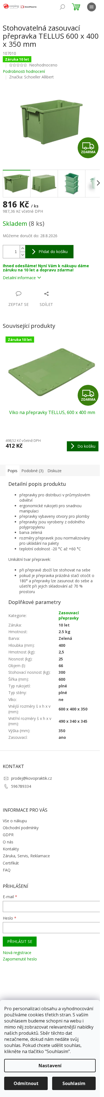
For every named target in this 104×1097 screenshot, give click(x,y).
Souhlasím (73, 1083)
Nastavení (50, 1066)
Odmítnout (26, 1083)
